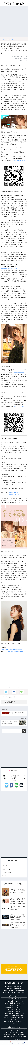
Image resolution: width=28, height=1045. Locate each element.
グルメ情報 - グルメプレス (14, 999)
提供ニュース (6, 869)
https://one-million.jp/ (19, 160)
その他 (4, 875)
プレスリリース (13, 697)
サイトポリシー (9, 990)
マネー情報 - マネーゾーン (14, 1011)
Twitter (6, 787)
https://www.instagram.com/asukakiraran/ (11, 649)
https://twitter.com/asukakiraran (15, 651)
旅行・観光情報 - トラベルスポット (14, 1013)
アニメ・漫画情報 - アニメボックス (14, 1003)
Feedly (16, 787)
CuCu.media (7, 872)
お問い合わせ (20, 990)
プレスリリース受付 (9, 992)
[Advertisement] (14, 22)
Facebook (11, 787)
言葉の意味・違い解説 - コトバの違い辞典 (15, 1036)
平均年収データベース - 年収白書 (14, 1032)
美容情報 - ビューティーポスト (14, 1007)
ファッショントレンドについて (15, 986)
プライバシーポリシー (15, 988)
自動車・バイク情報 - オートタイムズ (14, 1015)
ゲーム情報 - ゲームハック (14, 1005)
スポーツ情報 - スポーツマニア (14, 1009)
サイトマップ (21, 992)
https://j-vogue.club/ (19, 372)
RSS (21, 787)
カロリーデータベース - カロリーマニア (14, 1030)
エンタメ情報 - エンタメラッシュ (14, 1001)
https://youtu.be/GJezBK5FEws (9, 268)
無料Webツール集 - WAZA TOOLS (15, 1034)
